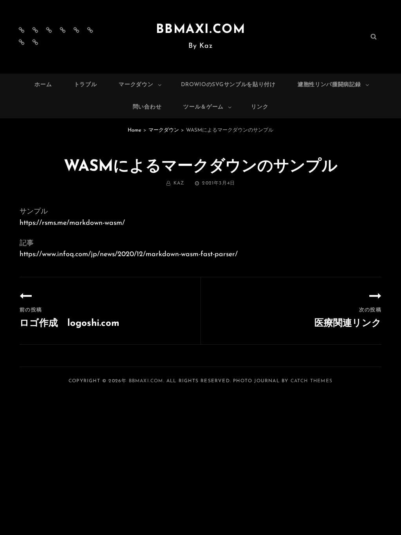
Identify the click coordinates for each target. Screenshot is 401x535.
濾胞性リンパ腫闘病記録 (329, 85)
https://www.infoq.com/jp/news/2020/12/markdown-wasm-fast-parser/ (129, 254)
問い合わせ (147, 107)
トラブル (85, 85)
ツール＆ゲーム (203, 107)
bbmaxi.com (201, 29)
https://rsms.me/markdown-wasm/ (72, 223)
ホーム (43, 85)
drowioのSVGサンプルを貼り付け (228, 85)
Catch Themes (311, 381)
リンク (259, 107)
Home (134, 130)
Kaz (179, 183)
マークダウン (136, 85)
